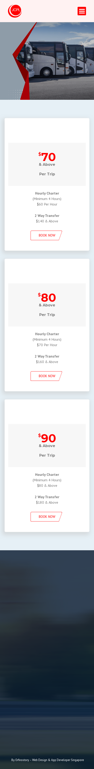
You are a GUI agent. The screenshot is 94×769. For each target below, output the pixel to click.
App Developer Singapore (67, 760)
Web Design (40, 760)
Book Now (47, 235)
